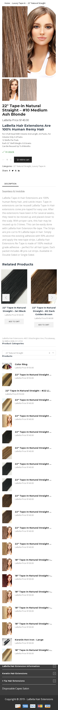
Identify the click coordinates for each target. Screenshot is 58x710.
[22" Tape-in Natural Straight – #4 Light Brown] (7, 516)
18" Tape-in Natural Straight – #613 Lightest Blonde (33, 607)
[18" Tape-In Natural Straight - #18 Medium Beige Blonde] (7, 628)
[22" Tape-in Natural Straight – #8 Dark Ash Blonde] (7, 452)
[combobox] (29, 352)
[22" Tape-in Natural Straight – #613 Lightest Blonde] (7, 420)
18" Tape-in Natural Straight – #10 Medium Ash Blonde (33, 560)
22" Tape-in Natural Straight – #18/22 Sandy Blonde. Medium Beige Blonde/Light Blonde (33, 400)
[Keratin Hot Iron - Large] (7, 642)
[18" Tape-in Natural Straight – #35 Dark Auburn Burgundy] (7, 580)
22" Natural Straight (36, 3)
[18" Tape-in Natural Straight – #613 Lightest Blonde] (7, 612)
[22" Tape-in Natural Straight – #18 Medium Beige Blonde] (7, 548)
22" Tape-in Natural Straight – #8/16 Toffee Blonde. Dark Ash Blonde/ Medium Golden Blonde (33, 374)
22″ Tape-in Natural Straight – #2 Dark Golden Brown (44, 311)
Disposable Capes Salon (15, 688)
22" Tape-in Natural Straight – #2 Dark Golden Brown (33, 495)
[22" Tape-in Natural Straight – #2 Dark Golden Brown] (7, 500)
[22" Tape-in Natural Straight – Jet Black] (7, 468)
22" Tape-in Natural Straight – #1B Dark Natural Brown (33, 432)
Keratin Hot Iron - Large (29, 639)
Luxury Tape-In (19, 3)
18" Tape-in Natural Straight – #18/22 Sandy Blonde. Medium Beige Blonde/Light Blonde (33, 650)
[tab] (10, 183)
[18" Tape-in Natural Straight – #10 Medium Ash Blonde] (7, 564)
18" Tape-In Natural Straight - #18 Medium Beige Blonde (33, 623)
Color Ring (21, 364)
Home (7, 3)
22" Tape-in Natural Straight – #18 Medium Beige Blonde (33, 544)
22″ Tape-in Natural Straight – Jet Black (14, 309)
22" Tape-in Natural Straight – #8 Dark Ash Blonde (33, 448)
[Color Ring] (7, 366)
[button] (6, 42)
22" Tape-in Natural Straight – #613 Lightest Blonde (33, 416)
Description (10, 183)
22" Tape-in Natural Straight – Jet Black (33, 464)
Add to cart (24, 159)
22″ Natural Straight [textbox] (27, 353)
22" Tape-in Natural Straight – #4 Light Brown (33, 511)
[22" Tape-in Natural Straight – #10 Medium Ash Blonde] (7, 532)
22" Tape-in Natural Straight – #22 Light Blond (28, 390)
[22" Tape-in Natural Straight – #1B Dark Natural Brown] (7, 436)
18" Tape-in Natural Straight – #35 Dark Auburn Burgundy (33, 575)
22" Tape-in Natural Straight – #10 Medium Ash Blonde (33, 527)
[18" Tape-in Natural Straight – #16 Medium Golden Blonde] (7, 596)
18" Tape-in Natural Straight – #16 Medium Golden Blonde (33, 591)
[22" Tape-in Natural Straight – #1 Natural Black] (7, 484)
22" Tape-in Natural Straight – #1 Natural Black (33, 479)
